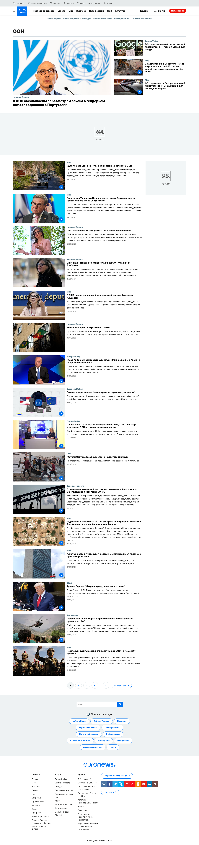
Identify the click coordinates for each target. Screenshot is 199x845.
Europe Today (151, 41)
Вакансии (82, 810)
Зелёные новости (75, 486)
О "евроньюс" (84, 779)
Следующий (120, 685)
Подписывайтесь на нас (116, 776)
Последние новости (43, 10)
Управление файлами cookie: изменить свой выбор (88, 826)
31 (106, 685)
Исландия (86, 18)
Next (109, 10)
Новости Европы (21, 97)
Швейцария (104, 740)
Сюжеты (36, 774)
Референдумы (113, 734)
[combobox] (119, 3)
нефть (113, 747)
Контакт (81, 806)
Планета (36, 790)
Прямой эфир (177, 11)
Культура (120, 10)
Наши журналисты (40, 816)
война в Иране (54, 18)
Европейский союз (102, 18)
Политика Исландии (142, 18)
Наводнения (123, 740)
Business (81, 10)
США (69, 583)
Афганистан (72, 615)
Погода (58, 786)
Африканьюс (61, 808)
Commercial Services (87, 783)
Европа (61, 10)
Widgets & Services (63, 804)
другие (81, 774)
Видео (34, 809)
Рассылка (109, 792)
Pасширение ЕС (122, 18)
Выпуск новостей (63, 783)
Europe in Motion (75, 389)
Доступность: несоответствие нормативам (85, 817)
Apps (57, 800)
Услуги (58, 774)
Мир (70, 10)
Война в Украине (71, 18)
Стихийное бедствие (80, 740)
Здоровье (36, 798)
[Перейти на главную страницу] (22, 11)
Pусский (19, 3)
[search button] (105, 3)
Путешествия (96, 10)
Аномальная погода (92, 747)
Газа (69, 453)
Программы (37, 812)
